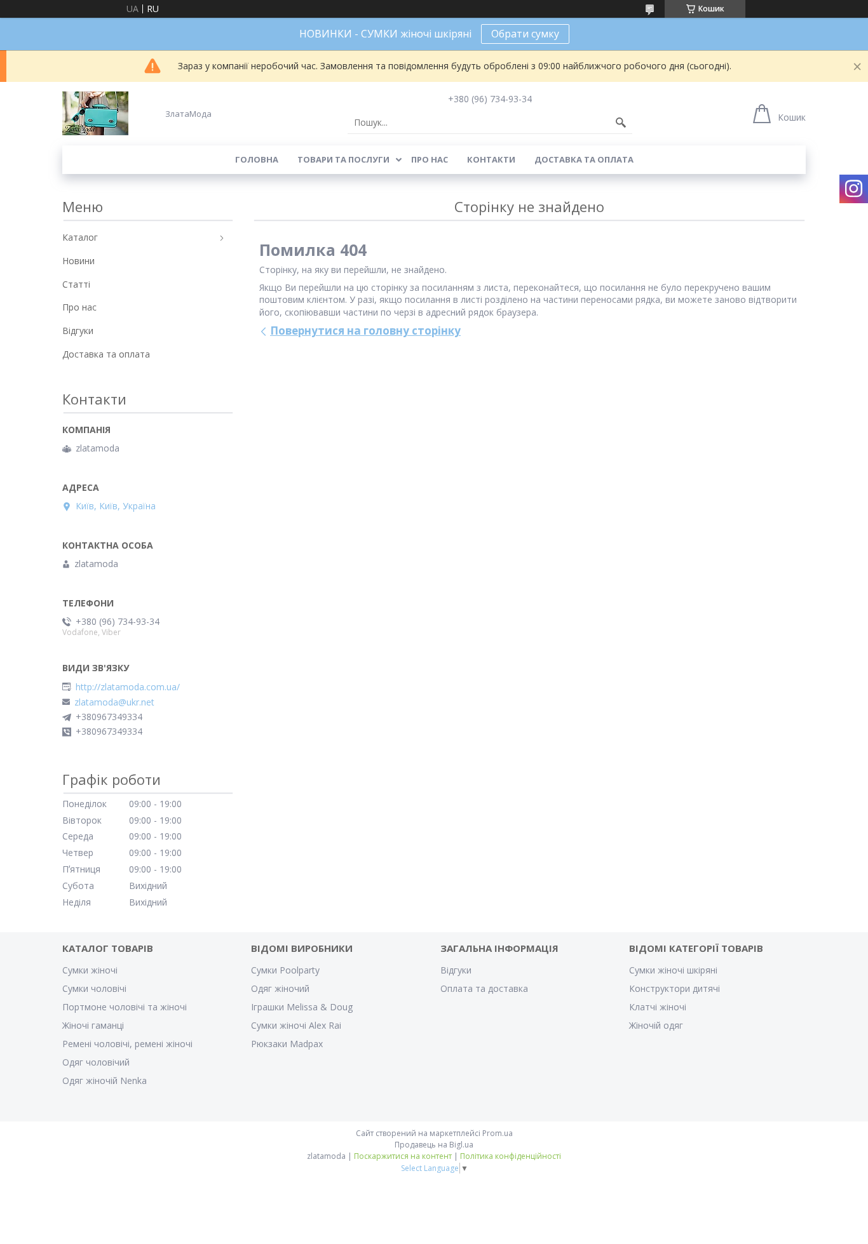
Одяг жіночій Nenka (104, 1080)
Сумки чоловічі (94, 988)
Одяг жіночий (280, 988)
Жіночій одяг (656, 1025)
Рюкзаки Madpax (287, 1044)
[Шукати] (621, 122)
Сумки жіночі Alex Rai (296, 1025)
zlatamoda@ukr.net (114, 702)
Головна (256, 159)
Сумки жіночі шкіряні (673, 970)
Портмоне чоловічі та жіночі (124, 1007)
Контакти (491, 159)
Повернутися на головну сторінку (365, 330)
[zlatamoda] (95, 113)
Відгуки (77, 330)
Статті (76, 284)
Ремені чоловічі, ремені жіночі (127, 1044)
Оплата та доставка (484, 988)
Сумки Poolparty (285, 970)
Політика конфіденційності (510, 1156)
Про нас (429, 159)
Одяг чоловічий (96, 1062)
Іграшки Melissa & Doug (302, 1007)
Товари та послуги (343, 159)
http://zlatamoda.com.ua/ (128, 687)
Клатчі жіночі (657, 1007)
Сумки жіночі (90, 970)
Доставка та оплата (584, 159)
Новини (78, 261)
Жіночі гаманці (93, 1025)
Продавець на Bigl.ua (434, 1144)
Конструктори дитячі (674, 988)
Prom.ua (497, 1133)
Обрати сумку (525, 34)
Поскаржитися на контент (403, 1156)
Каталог (80, 237)
